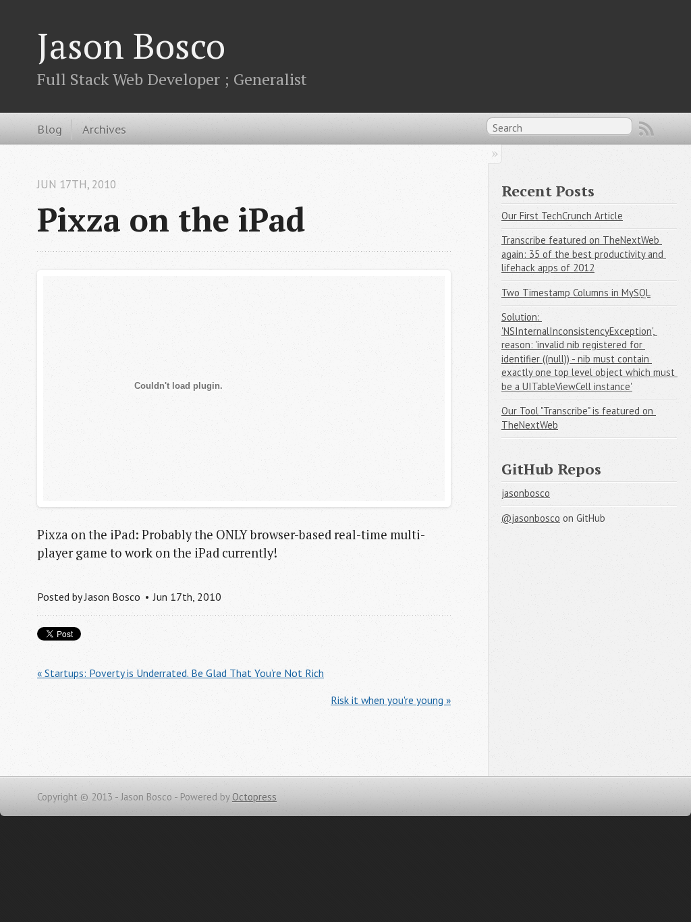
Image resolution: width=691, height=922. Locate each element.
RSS (646, 128)
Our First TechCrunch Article (562, 215)
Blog (49, 129)
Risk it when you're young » (391, 700)
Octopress (254, 796)
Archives (104, 129)
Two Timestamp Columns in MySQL (576, 292)
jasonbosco (525, 493)
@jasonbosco (530, 518)
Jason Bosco (131, 45)
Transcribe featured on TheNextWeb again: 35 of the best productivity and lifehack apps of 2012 (583, 254)
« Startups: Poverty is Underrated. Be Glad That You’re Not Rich (180, 673)
